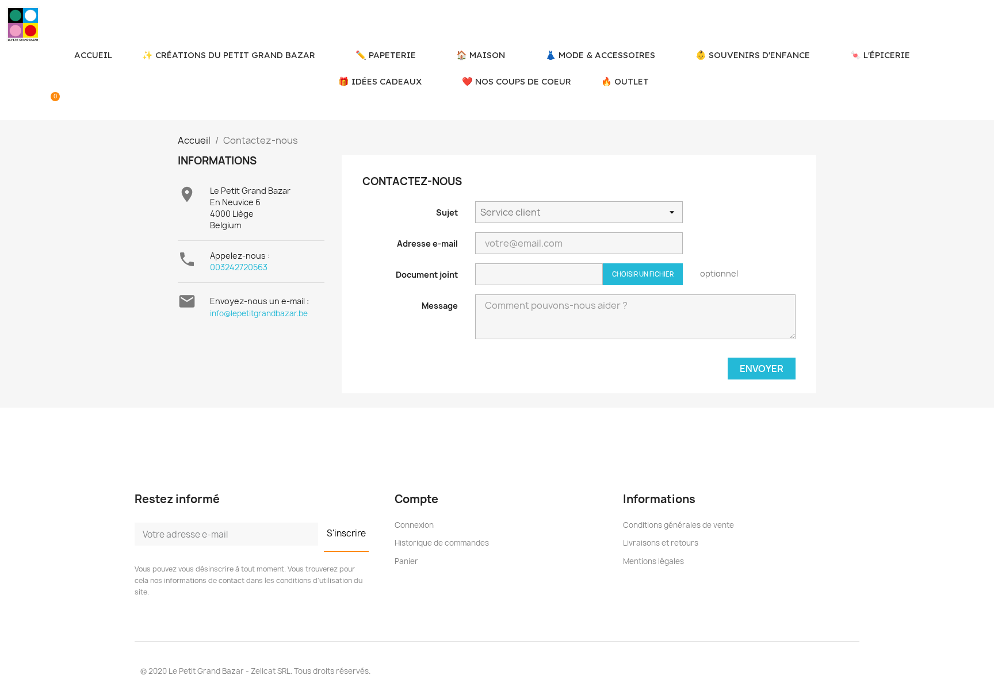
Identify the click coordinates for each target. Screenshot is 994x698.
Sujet (447, 212)
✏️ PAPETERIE (385, 54)
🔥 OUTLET (625, 81)
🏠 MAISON (480, 54)
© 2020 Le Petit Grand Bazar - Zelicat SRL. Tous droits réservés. (255, 671)
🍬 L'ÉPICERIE (880, 54)
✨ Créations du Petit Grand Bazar (228, 54)
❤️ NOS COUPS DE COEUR (516, 81)
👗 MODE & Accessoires (600, 54)
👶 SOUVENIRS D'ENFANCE (752, 54)
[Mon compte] (32, 104)
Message (440, 305)
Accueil (93, 54)
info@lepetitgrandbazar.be (259, 313)
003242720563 (238, 267)
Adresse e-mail (427, 243)
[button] (13, 105)
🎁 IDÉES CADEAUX (380, 81)
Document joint (427, 274)
